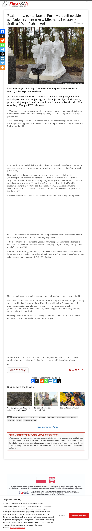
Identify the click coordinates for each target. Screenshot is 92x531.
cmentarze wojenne (20, 417)
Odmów (62, 516)
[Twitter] (2, 63)
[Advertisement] (46, 146)
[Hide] (1, 72)
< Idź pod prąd (17, 370)
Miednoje (42, 417)
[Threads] (59, 381)
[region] (46, 513)
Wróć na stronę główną (47, 427)
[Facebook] (33, 381)
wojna (19, 420)
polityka (51, 417)
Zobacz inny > (76, 370)
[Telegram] (55, 381)
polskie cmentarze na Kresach (66, 417)
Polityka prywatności (17, 528)
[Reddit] (42, 381)
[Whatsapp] (46, 381)
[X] (37, 381)
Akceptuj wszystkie (79, 516)
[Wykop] (50, 381)
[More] (2, 67)
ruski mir (11, 420)
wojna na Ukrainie (29, 420)
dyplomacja (33, 417)
